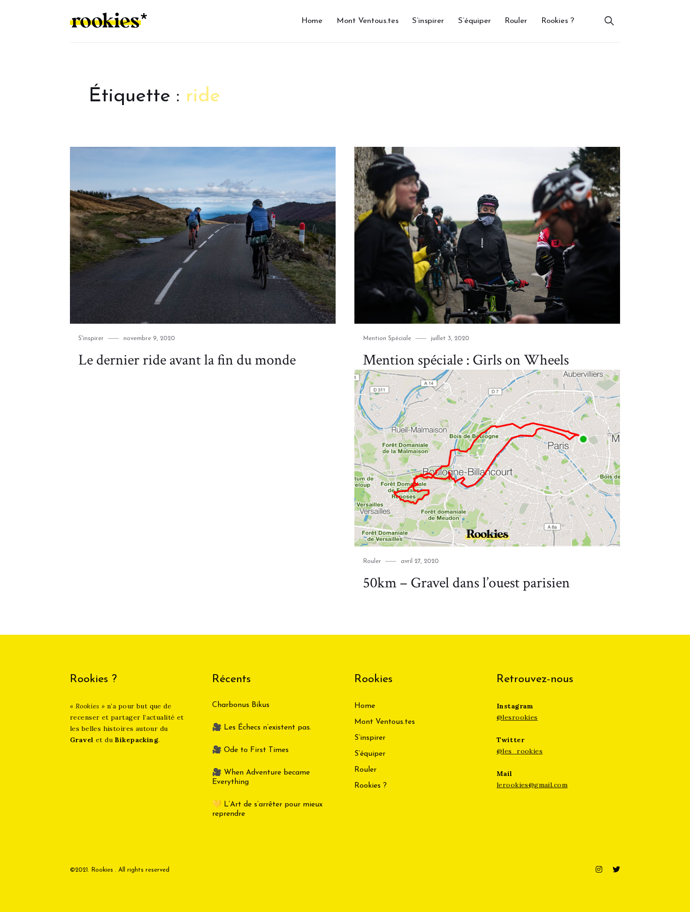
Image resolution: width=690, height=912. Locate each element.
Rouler (516, 21)
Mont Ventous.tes (368, 21)
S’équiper (474, 21)
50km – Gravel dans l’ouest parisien (466, 583)
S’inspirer (428, 21)
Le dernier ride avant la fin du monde (187, 360)
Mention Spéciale (387, 338)
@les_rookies (520, 751)
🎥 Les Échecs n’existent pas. (261, 727)
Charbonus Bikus (240, 705)
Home (311, 21)
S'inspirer (91, 338)
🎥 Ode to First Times (250, 750)
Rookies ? (557, 21)
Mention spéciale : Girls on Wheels (466, 360)
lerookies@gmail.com (532, 785)
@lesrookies (517, 717)
